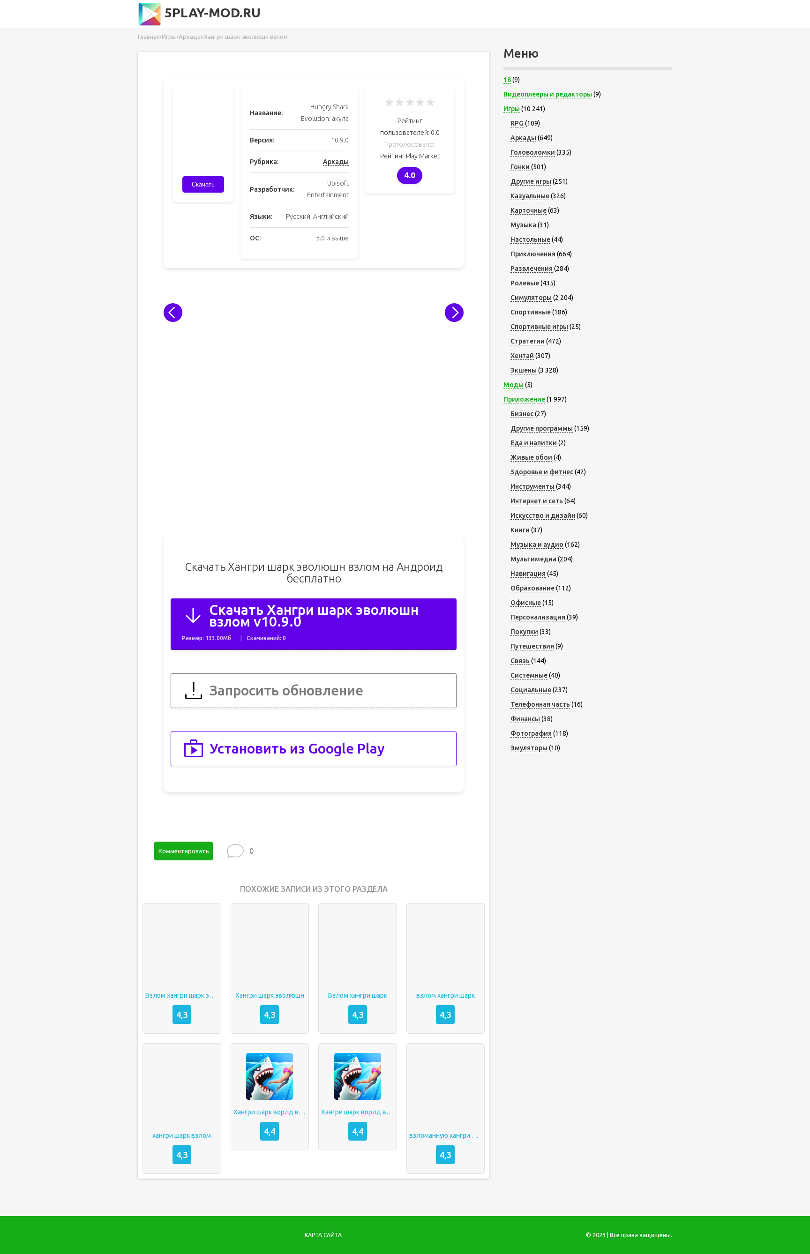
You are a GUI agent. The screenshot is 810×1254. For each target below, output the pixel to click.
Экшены (523, 370)
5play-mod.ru (211, 12)
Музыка (523, 225)
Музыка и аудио (536, 544)
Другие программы (541, 428)
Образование (532, 588)
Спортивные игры (539, 326)
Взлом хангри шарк (357, 995)
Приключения (532, 254)
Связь (520, 660)
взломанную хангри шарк (445, 1135)
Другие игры (530, 181)
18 (507, 79)
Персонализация (537, 617)
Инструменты (532, 486)
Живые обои (531, 457)
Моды (513, 384)
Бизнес (521, 414)
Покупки (524, 631)
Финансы (525, 719)
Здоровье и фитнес (541, 472)
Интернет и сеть (536, 501)
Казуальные (529, 196)
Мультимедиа (533, 559)
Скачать (203, 184)
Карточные (528, 210)
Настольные (530, 239)
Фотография (531, 733)
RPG (517, 123)
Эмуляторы (529, 748)
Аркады (336, 161)
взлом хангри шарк (445, 995)
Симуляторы (531, 297)
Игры (511, 108)
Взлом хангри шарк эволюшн (181, 995)
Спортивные (530, 312)
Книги (520, 530)
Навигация (528, 573)
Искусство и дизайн (542, 515)
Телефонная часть (540, 704)
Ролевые (524, 283)
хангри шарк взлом (181, 1135)
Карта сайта (323, 1235)
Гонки (520, 167)
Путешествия (532, 646)
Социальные (530, 690)
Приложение (524, 399)
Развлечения (531, 268)
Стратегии (527, 341)
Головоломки (532, 152)
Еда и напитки (533, 443)
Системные (529, 675)
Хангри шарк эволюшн (269, 995)
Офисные (525, 602)
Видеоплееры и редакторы (547, 94)
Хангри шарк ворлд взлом (270, 1112)
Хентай (522, 355)
